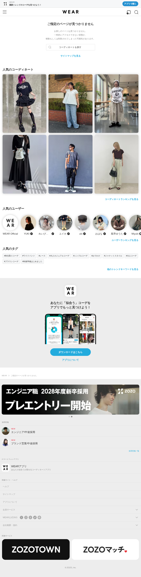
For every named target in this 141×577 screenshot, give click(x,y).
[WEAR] (70, 12)
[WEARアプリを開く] (128, 12)
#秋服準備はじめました (32, 261)
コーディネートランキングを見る (121, 199)
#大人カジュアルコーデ (59, 256)
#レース (42, 256)
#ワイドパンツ (28, 256)
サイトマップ (9, 494)
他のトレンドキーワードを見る (122, 269)
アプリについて (70, 360)
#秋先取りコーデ (11, 256)
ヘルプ (6, 486)
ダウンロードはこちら (70, 352)
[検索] (136, 12)
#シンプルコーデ (80, 256)
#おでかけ (95, 256)
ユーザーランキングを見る (125, 240)
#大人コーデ (131, 256)
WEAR (4, 376)
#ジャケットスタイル (113, 256)
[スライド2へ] (71, 416)
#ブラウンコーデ (11, 261)
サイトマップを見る (71, 56)
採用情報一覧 (134, 451)
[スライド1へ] (69, 416)
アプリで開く (130, 4)
